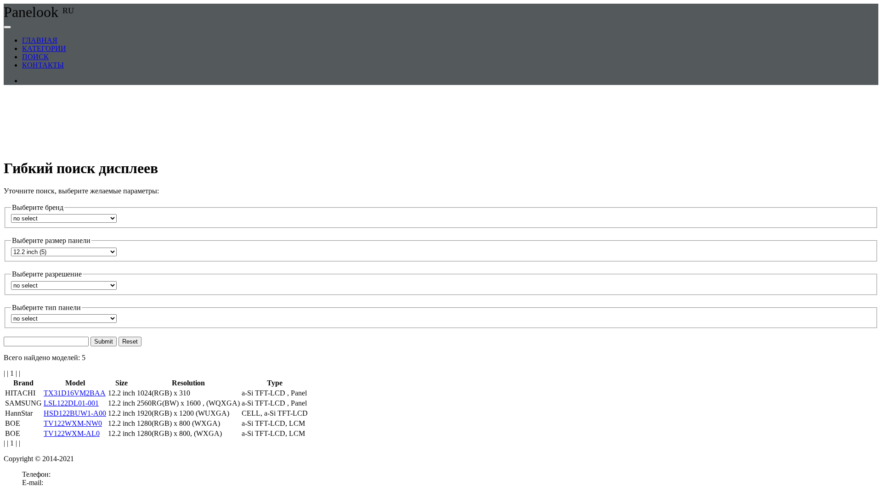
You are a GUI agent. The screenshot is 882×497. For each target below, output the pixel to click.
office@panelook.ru (74, 482)
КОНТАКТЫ (43, 65)
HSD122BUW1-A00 (75, 413)
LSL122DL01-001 (71, 403)
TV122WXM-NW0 (73, 423)
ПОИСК (35, 57)
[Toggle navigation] (7, 27)
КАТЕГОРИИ (44, 48)
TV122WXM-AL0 (72, 433)
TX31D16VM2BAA (75, 393)
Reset (130, 341)
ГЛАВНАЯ (39, 40)
